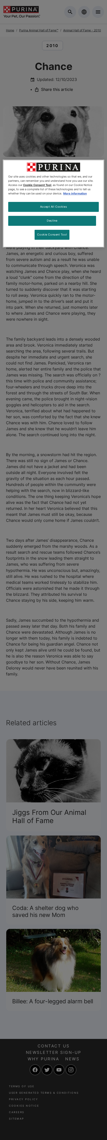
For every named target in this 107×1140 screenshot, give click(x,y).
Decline (52, 220)
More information (75, 193)
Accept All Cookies (53, 206)
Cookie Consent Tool (52, 234)
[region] (54, 203)
